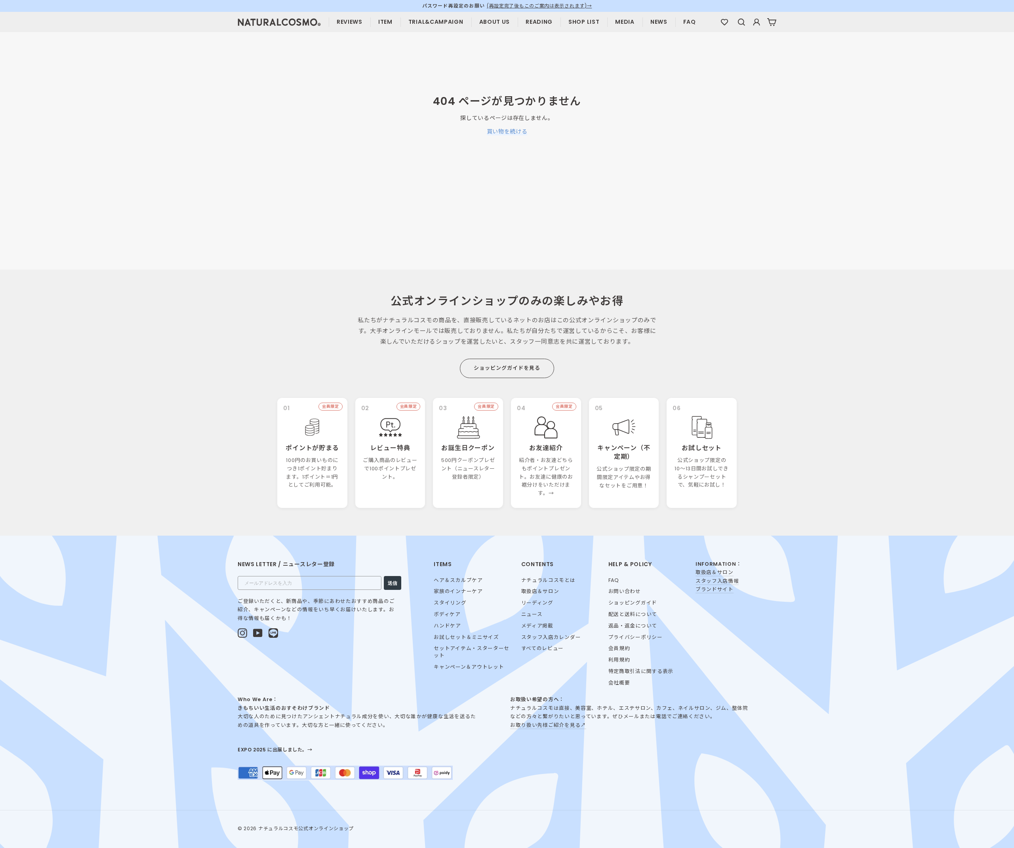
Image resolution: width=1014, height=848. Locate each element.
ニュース (532, 614)
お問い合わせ (624, 591)
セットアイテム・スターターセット (471, 652)
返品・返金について (632, 625)
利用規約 (619, 659)
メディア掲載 (537, 625)
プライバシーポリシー (635, 637)
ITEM (385, 22)
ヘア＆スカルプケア (458, 580)
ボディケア (447, 614)
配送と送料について (632, 614)
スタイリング (450, 602)
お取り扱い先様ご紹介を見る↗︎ (548, 725)
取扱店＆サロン (540, 591)
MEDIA (625, 22)
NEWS (658, 22)
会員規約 (619, 648)
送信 (392, 583)
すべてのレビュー (542, 648)
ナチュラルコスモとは (548, 580)
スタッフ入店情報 (717, 581)
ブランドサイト (715, 589)
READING (539, 22)
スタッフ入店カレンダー (551, 637)
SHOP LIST (583, 22)
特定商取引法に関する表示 (640, 671)
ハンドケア (447, 625)
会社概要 (619, 682)
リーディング (537, 602)
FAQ (689, 22)
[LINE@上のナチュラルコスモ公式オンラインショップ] (273, 633)
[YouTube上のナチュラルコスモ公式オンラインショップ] (258, 633)
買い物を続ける (507, 131)
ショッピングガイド (632, 602)
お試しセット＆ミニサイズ (466, 637)
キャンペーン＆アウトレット (469, 667)
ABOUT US (494, 22)
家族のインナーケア (458, 591)
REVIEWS (349, 22)
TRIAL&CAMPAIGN (435, 22)
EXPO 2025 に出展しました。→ (275, 749)
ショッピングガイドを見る (507, 368)
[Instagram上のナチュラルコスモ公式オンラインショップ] (242, 633)
